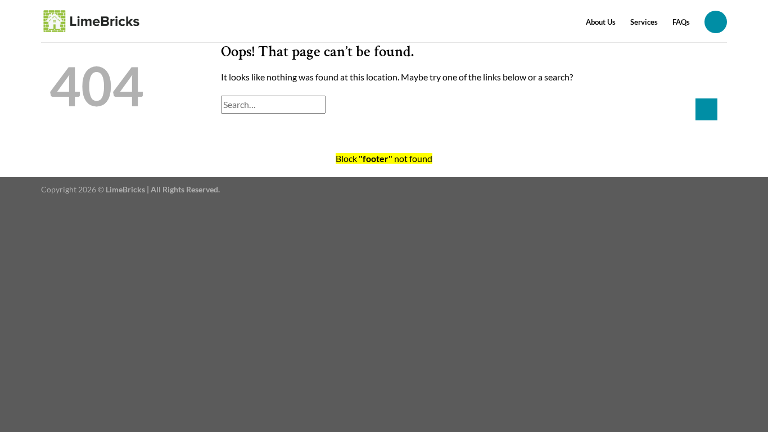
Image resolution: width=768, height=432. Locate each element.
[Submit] (706, 109)
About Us (601, 21)
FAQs (681, 21)
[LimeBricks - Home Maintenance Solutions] (92, 21)
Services (644, 21)
